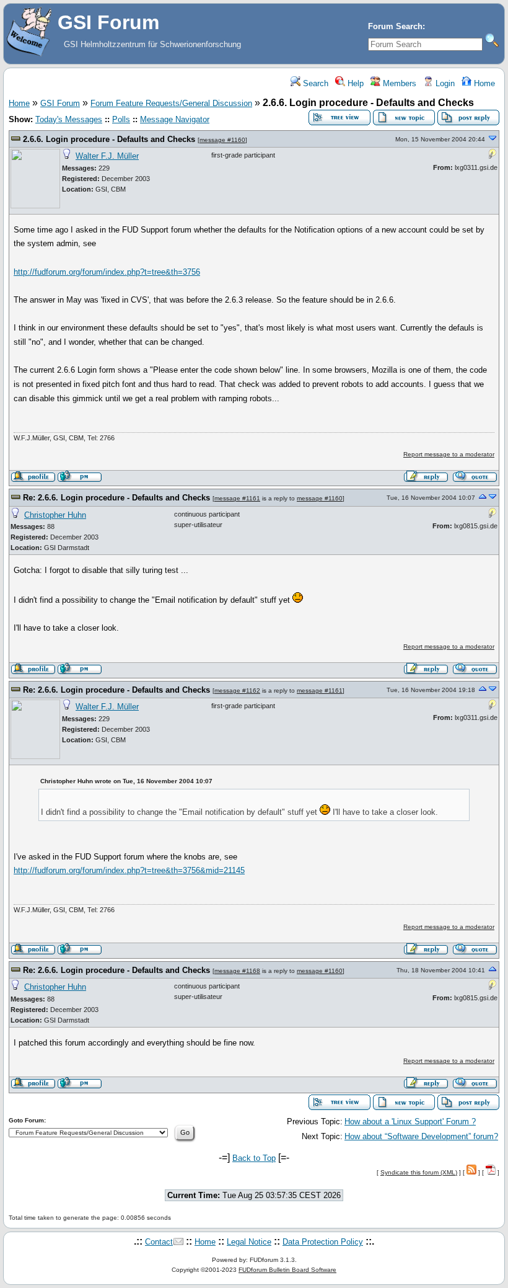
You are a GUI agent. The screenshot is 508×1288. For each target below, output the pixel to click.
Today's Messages (68, 119)
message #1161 (237, 498)
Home (483, 83)
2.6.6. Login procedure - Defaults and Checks (109, 139)
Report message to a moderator (448, 454)
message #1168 (237, 970)
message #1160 (222, 139)
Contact (159, 1241)
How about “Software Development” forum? (421, 1136)
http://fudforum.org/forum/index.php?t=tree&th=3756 (107, 272)
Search (314, 83)
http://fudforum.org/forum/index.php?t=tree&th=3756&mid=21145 (129, 870)
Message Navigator (174, 119)
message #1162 (237, 690)
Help (354, 83)
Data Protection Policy (322, 1241)
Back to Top (254, 1158)
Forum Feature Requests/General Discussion (171, 103)
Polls (121, 119)
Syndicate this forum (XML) (418, 1172)
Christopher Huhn (55, 515)
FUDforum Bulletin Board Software (287, 1269)
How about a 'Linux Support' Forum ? (410, 1121)
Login (444, 83)
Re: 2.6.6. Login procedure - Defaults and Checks (116, 497)
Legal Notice (249, 1241)
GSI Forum (60, 103)
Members (398, 83)
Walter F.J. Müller (107, 156)
